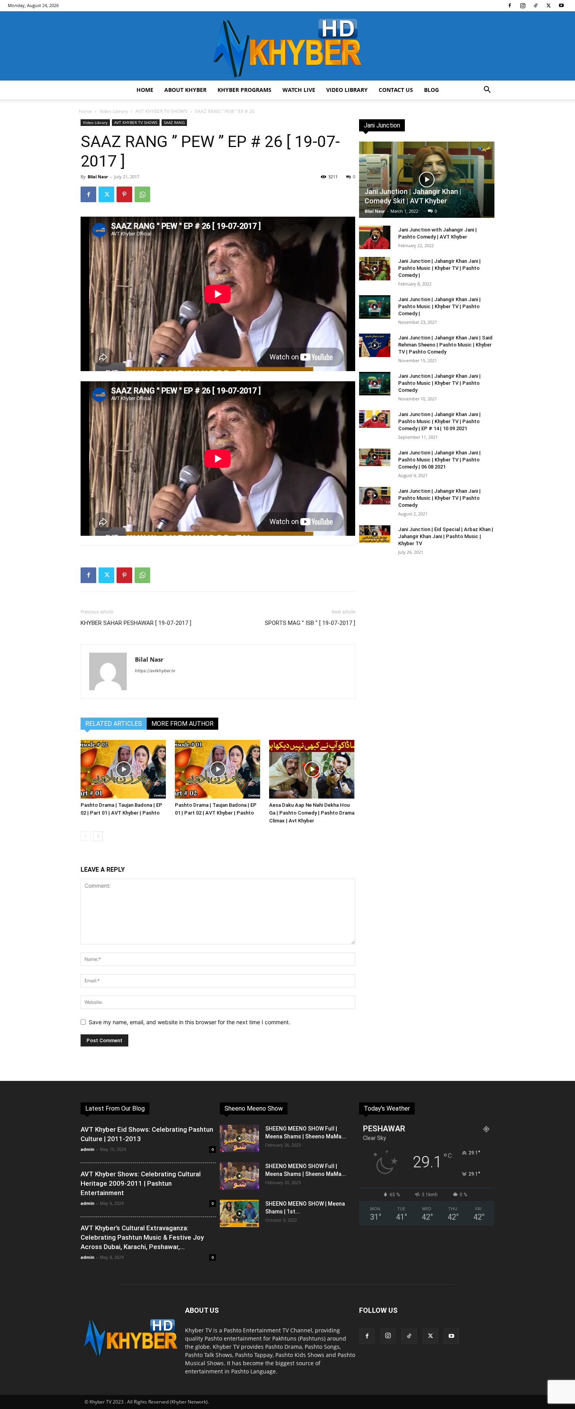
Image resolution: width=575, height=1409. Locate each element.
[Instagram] (522, 5)
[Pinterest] (124, 194)
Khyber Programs (244, 89)
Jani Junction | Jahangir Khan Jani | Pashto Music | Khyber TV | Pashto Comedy (439, 383)
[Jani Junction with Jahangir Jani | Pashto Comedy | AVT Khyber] (374, 237)
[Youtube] (561, 5)
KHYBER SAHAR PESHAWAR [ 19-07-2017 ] (136, 622)
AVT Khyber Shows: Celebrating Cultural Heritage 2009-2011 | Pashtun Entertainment (141, 1183)
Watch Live (298, 89)
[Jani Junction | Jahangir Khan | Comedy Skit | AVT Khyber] (426, 180)
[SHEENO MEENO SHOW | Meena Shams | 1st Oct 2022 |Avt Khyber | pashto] (239, 1213)
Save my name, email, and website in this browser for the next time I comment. (189, 1022)
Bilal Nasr (98, 176)
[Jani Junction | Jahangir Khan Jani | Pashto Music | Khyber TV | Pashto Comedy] (374, 383)
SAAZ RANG (174, 122)
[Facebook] (510, 5)
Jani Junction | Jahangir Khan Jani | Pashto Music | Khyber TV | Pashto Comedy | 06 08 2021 (439, 460)
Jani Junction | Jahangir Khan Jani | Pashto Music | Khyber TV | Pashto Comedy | (439, 268)
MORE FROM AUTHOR (182, 723)
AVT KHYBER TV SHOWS (161, 111)
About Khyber (185, 89)
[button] (487, 90)
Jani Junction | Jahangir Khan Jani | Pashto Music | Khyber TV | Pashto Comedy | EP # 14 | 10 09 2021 (439, 421)
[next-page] (98, 836)
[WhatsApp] (142, 194)
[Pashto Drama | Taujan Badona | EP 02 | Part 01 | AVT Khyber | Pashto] (124, 769)
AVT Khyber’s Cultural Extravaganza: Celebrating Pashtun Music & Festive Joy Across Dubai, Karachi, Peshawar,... (142, 1237)
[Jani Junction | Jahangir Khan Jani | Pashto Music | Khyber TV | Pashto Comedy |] (374, 268)
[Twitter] (548, 5)
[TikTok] (535, 5)
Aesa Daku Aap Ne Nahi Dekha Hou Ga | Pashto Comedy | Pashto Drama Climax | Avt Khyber (311, 813)
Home (145, 89)
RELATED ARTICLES (113, 723)
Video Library (347, 89)
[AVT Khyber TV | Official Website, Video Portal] (287, 46)
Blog (431, 89)
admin (87, 1149)
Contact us (396, 89)
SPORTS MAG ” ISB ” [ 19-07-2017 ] (310, 622)
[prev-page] (85, 836)
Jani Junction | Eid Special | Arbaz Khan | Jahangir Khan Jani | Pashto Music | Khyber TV (445, 536)
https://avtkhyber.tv (155, 670)
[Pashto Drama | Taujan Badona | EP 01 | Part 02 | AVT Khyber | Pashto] (218, 769)
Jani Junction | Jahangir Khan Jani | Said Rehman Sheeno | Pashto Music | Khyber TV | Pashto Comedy (445, 345)
